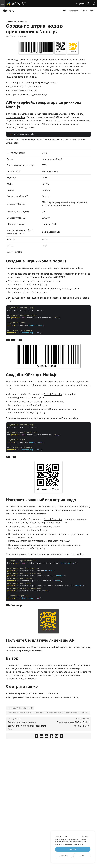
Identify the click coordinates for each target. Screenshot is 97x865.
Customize (63, 856)
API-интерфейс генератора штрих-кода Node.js (32, 82)
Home (7, 10)
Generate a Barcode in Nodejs (19, 713)
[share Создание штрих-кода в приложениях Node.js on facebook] (51, 736)
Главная (9, 21)
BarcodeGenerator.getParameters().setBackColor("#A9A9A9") (39, 541)
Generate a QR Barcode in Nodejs (48, 713)
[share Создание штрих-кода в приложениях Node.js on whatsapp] (56, 736)
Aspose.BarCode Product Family (20, 708)
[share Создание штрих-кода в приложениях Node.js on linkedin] (41, 736)
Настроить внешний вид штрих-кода (27, 94)
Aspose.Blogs (21, 21)
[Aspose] (16, 4)
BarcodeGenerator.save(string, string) (27, 292)
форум (32, 678)
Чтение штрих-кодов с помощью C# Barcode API (33, 693)
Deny (82, 856)
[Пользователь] (88, 3)
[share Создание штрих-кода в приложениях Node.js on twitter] (36, 736)
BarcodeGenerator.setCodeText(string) (28, 284)
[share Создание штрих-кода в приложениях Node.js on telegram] (61, 736)
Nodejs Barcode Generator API (76, 713)
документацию (17, 675)
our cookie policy (78, 844)
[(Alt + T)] (13, 10)
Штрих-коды (12, 59)
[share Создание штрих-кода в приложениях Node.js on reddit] (46, 736)
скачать (37, 124)
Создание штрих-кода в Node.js (24, 86)
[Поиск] (94, 3)
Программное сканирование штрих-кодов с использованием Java (43, 697)
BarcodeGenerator (53, 274)
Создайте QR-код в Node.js (22, 90)
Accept (72, 849)
